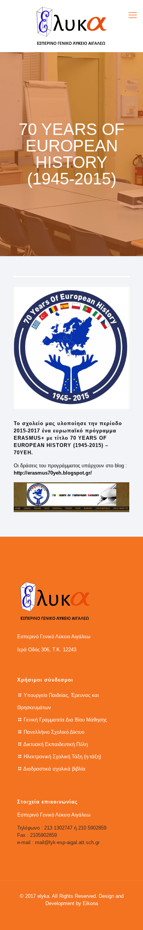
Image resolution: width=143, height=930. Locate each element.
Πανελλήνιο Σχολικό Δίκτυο (54, 732)
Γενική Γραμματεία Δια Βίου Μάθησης (65, 720)
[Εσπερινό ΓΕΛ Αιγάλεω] (71, 26)
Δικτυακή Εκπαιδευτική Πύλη (55, 744)
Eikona (90, 903)
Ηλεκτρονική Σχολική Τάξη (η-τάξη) (62, 756)
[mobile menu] (132, 15)
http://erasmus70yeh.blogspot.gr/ (53, 473)
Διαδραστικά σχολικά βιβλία (54, 769)
